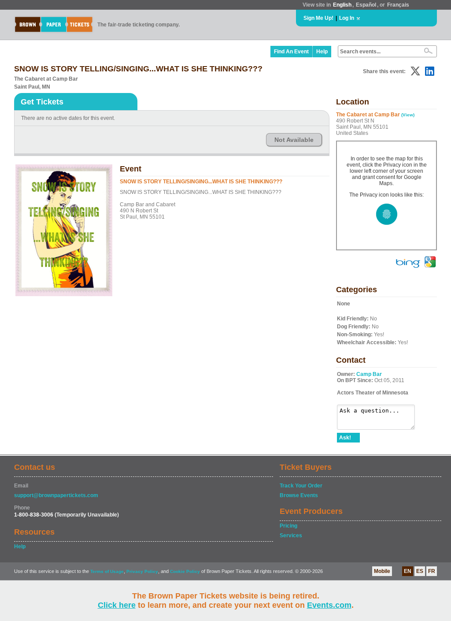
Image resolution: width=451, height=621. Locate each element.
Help (322, 51)
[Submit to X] (415, 71)
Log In (346, 18)
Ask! (345, 438)
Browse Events (299, 495)
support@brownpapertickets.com (56, 495)
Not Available (294, 139)
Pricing (288, 526)
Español (366, 5)
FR (431, 571)
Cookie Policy (185, 571)
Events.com (329, 605)
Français (398, 5)
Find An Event (291, 51)
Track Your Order (301, 486)
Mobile (382, 571)
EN (407, 571)
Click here (117, 605)
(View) (407, 114)
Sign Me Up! (318, 18)
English (342, 5)
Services (291, 535)
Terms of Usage (107, 571)
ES (419, 571)
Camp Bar (369, 374)
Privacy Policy (142, 571)
